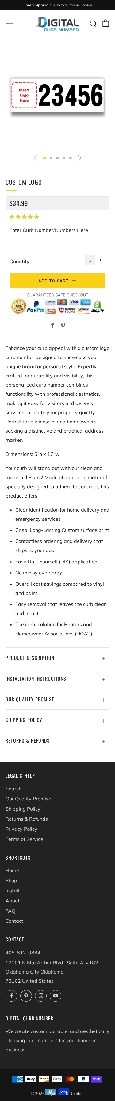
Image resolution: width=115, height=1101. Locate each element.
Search (13, 788)
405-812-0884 (23, 952)
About (13, 901)
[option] (57, 97)
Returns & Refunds (27, 819)
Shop (11, 880)
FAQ (10, 911)
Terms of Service (24, 839)
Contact (14, 921)
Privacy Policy (21, 829)
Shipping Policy (23, 809)
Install (12, 890)
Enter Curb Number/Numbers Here (49, 230)
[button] (44, 158)
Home (12, 870)
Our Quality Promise (28, 799)
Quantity (19, 261)
